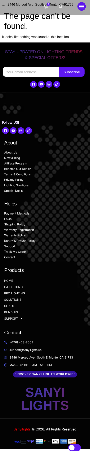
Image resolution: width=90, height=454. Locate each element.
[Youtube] (41, 84)
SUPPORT (11, 318)
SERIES (9, 306)
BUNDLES (11, 312)
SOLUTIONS (12, 299)
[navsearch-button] (61, 7)
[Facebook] (33, 84)
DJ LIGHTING (13, 287)
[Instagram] (49, 84)
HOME (8, 280)
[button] (81, 6)
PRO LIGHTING (14, 293)
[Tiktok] (56, 84)
